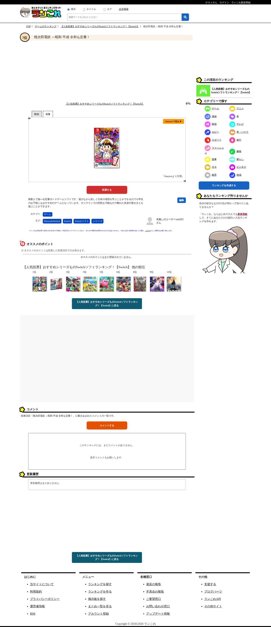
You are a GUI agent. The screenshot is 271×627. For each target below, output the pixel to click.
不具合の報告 (155, 591)
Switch (67, 221)
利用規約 (36, 591)
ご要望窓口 (153, 598)
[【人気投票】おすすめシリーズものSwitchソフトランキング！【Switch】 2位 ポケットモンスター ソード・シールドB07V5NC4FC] (56, 284)
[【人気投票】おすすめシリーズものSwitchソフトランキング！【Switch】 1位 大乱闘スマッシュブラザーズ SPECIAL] (39, 284)
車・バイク (243, 132)
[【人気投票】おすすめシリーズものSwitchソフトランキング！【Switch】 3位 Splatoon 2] (73, 284)
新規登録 (242, 214)
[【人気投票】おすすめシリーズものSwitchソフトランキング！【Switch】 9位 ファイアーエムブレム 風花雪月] (157, 284)
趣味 (239, 151)
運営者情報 (37, 606)
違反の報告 (153, 584)
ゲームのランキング (45, 26)
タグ (109, 9)
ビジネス (241, 167)
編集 (181, 200)
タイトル (91, 9)
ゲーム (47, 214)
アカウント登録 (98, 613)
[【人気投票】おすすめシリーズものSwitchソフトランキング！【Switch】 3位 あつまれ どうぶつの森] (90, 284)
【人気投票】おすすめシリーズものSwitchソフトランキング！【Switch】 (100, 26)
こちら (147, 231)
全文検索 (123, 9)
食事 (214, 159)
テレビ (240, 124)
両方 (73, 9)
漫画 (214, 116)
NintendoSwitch (52, 221)
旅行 (239, 140)
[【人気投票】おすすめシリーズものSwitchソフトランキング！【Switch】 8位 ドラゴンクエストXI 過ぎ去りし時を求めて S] (140, 284)
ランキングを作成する (224, 185)
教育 (214, 175)
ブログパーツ (213, 591)
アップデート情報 (158, 613)
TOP (28, 26)
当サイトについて (42, 584)
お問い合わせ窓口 (158, 606)
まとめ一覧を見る (100, 606)
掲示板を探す (97, 598)
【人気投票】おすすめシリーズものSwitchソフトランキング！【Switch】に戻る (107, 303)
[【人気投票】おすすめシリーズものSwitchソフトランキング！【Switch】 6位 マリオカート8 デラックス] (123, 284)
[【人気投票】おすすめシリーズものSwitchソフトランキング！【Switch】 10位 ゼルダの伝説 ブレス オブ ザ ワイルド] (174, 284)
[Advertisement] (107, 71)
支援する (210, 584)
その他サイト (213, 606)
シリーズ (97, 221)
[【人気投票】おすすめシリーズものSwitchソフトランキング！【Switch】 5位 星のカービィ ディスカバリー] (107, 284)
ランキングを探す (100, 584)
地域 (239, 175)
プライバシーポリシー (45, 598)
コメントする (107, 425)
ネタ (214, 167)
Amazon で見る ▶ (173, 121)
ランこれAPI (212, 598)
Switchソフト (82, 221)
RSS (32, 613)
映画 (214, 124)
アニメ (240, 108)
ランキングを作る (100, 591)
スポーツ (216, 140)
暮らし (240, 159)
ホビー (215, 132)
